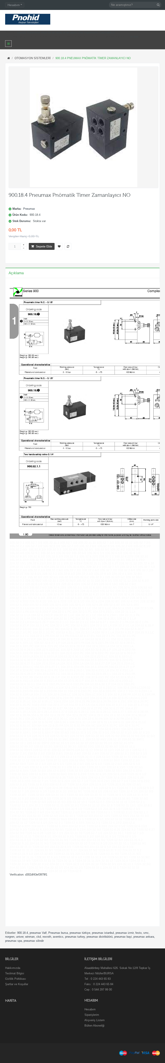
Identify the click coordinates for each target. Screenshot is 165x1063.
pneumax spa (13, 940)
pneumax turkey (75, 936)
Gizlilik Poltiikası (15, 978)
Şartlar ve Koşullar (16, 984)
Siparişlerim (91, 1014)
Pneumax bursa (58, 932)
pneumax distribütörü (100, 936)
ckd (38, 936)
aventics (58, 936)
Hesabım (90, 1009)
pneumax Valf (38, 932)
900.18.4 (22, 932)
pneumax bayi (123, 936)
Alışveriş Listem (94, 1020)
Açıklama (16, 273)
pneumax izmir (125, 932)
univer (19, 936)
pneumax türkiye (80, 932)
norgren (9, 936)
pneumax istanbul (103, 932)
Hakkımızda (12, 968)
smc (146, 932)
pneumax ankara (143, 936)
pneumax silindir (34, 940)
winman (30, 936)
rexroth (47, 936)
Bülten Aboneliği (94, 1025)
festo (138, 932)
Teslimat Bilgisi (14, 973)
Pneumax (29, 208)
